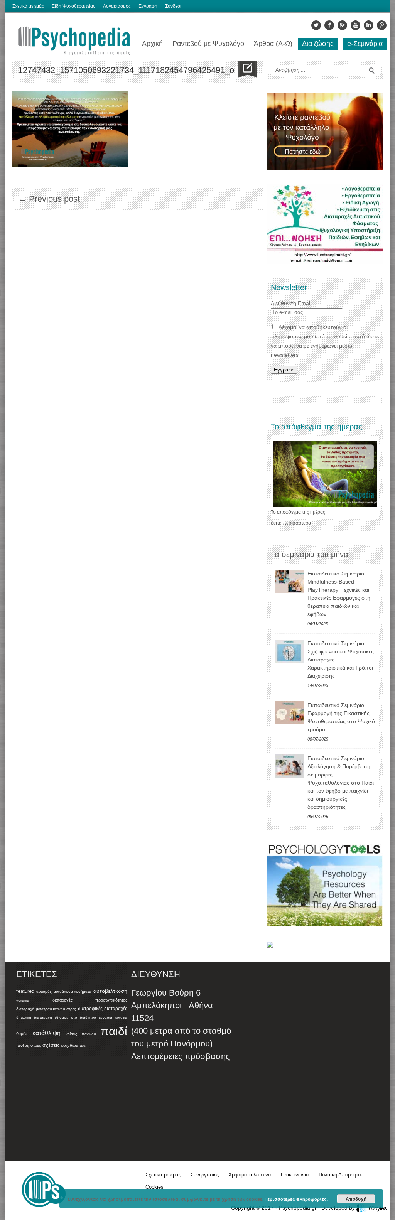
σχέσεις (50, 1045)
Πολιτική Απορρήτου (341, 1175)
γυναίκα (22, 1000)
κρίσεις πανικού (81, 1034)
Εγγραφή (147, 6)
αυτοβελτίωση (110, 991)
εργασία (105, 1017)
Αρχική (152, 43)
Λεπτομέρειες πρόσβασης (180, 1056)
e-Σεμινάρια (365, 43)
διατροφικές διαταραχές (102, 1008)
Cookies (154, 1187)
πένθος (22, 1045)
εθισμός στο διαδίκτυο (75, 1017)
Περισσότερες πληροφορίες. (296, 1199)
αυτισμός (44, 991)
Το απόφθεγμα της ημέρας (298, 512)
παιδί (114, 1031)
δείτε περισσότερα (291, 523)
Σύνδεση (174, 6)
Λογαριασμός (117, 6)
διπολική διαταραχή (34, 1017)
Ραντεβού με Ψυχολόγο (208, 43)
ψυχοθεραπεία (73, 1045)
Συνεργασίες (205, 1175)
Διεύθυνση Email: (292, 303)
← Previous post (49, 199)
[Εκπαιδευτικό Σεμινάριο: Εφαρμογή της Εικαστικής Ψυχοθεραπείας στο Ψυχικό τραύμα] (289, 712)
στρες (35, 1045)
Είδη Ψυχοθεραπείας (73, 6)
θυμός (21, 1033)
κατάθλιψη (46, 1032)
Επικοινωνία (295, 1175)
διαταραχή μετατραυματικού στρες (46, 1009)
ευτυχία (121, 1017)
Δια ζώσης (318, 43)
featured (25, 991)
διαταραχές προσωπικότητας (89, 1000)
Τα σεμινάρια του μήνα (309, 554)
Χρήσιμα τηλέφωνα (249, 1175)
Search (372, 70)
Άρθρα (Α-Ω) (273, 43)
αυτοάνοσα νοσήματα (73, 991)
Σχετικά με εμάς (28, 6)
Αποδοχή (356, 1198)
